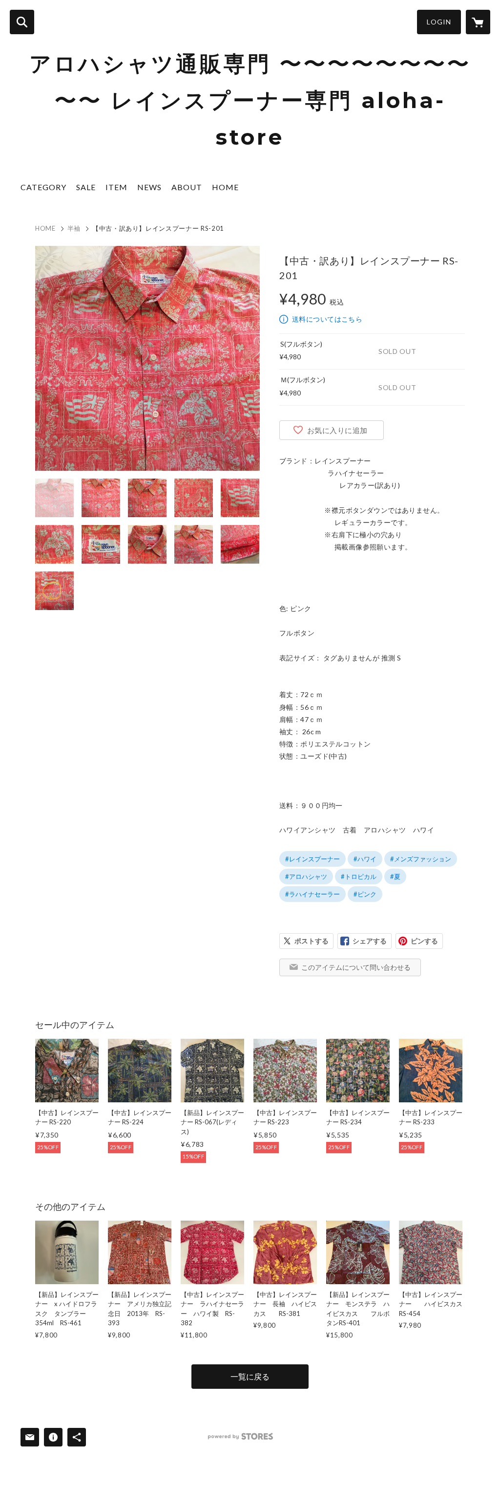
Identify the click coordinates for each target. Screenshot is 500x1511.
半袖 (74, 228)
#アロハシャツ (306, 876)
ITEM (116, 187)
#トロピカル (358, 876)
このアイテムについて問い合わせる (356, 967)
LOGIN (439, 22)
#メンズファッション (420, 859)
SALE (86, 187)
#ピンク (365, 894)
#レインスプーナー (312, 859)
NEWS (149, 187)
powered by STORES (240, 1436)
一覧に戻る (250, 1376)
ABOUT (186, 187)
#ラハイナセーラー (312, 894)
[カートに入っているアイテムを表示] (478, 22)
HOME (225, 187)
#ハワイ (365, 859)
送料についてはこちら (327, 319)
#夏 (395, 876)
